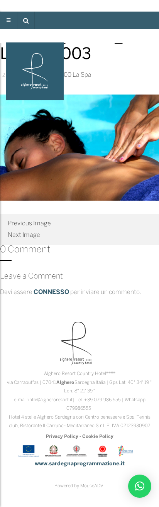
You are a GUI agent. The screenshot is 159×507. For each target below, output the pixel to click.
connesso (51, 292)
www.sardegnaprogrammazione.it (80, 463)
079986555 (78, 408)
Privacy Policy (62, 436)
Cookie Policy (97, 436)
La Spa (82, 75)
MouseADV (91, 486)
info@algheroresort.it (50, 400)
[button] (25, 20)
